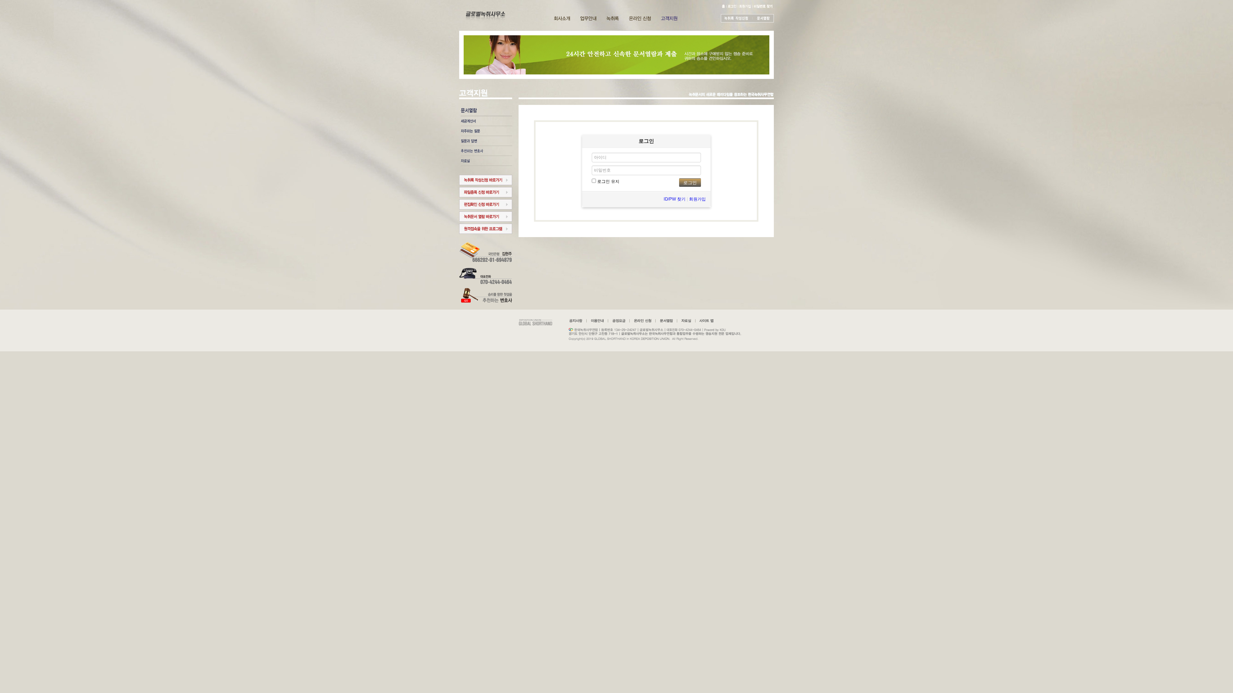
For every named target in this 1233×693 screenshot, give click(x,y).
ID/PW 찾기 (675, 199)
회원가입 (697, 199)
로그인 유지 (607, 181)
